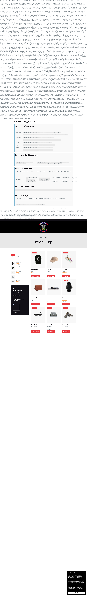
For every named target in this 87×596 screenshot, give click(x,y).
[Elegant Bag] (38, 287)
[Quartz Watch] (69, 287)
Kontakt (66, 226)
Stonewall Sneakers (66, 324)
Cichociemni (60, 226)
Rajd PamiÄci (53, 226)
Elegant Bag (34, 297)
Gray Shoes (49, 297)
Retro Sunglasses (35, 324)
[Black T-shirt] (38, 259)
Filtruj (13, 254)
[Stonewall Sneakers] (69, 315)
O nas (27, 226)
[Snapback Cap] (54, 315)
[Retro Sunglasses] (38, 315)
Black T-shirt (34, 269)
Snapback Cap (50, 324)
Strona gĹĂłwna (19, 226)
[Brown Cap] (54, 259)
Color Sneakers (65, 269)
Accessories (49, 272)
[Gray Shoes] (54, 287)
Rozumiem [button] (76, 592)
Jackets (32, 300)
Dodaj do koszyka (35, 276)
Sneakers (63, 274)
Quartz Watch (65, 297)
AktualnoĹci (33, 226)
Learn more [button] (70, 589)
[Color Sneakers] (69, 259)
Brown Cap (49, 269)
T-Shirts (32, 274)
